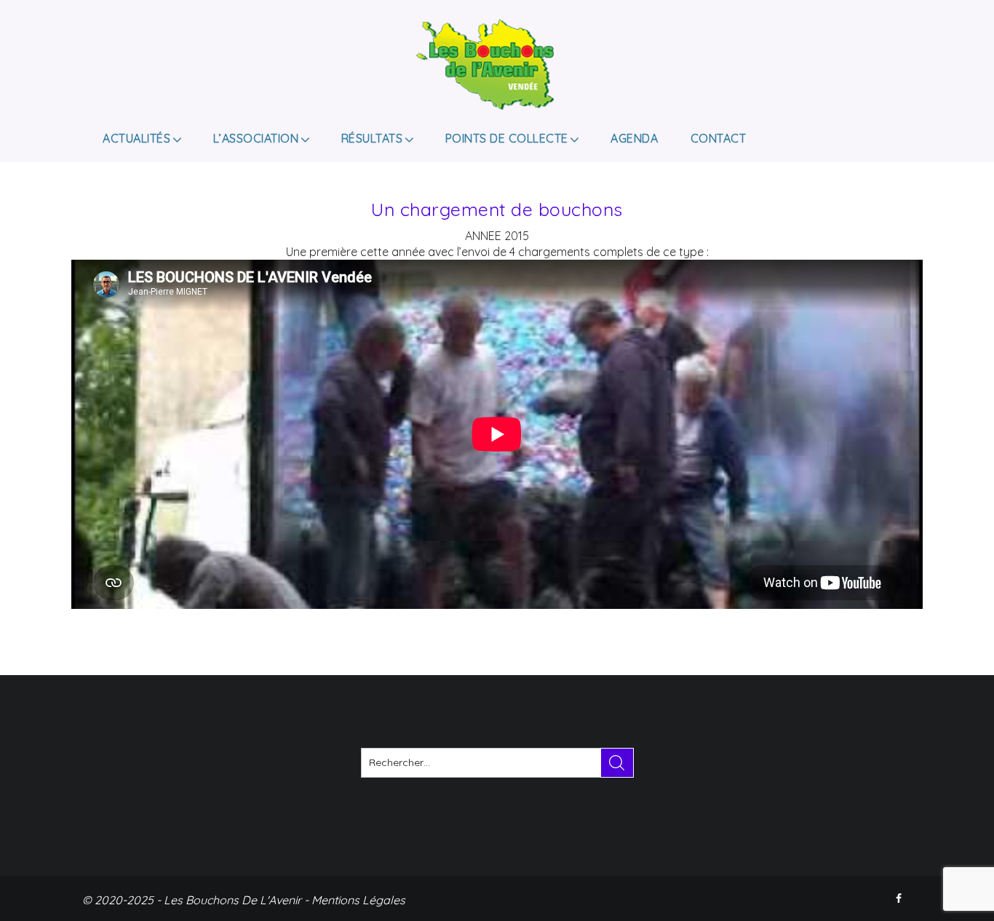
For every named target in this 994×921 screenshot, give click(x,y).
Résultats (372, 138)
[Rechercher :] (497, 763)
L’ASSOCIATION (256, 138)
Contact (719, 138)
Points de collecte (506, 138)
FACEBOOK (900, 898)
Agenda (634, 138)
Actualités (136, 138)
